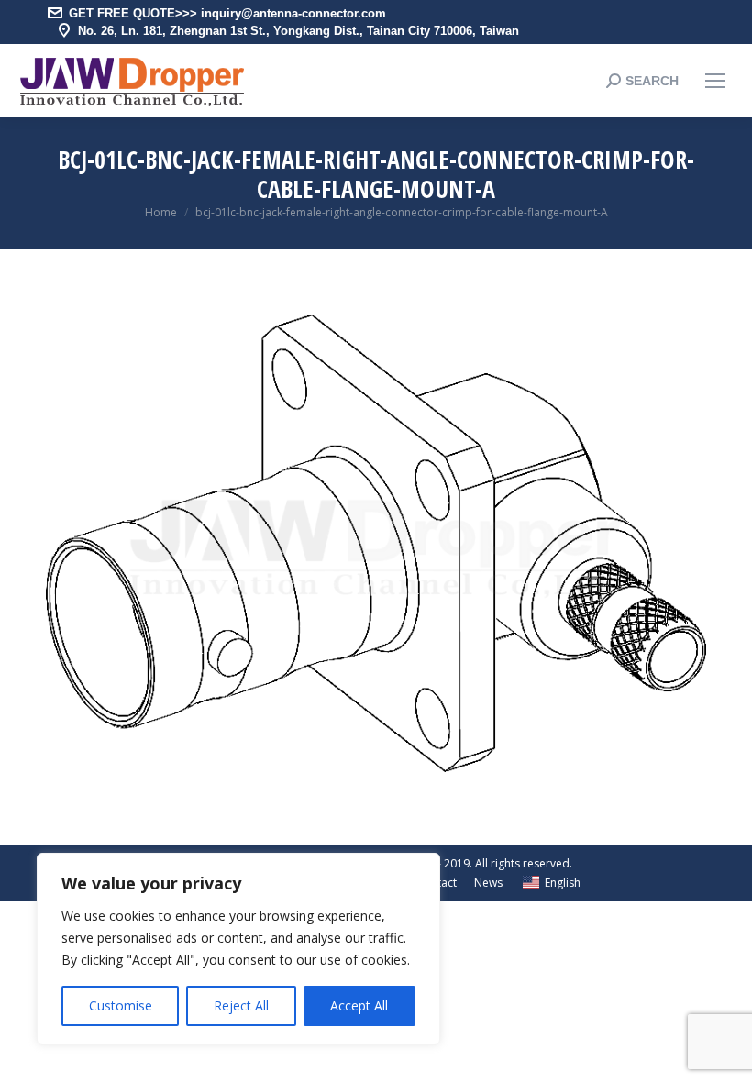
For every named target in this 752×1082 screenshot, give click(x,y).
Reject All (241, 1005)
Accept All (359, 1005)
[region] (238, 949)
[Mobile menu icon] (715, 80)
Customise (120, 1005)
